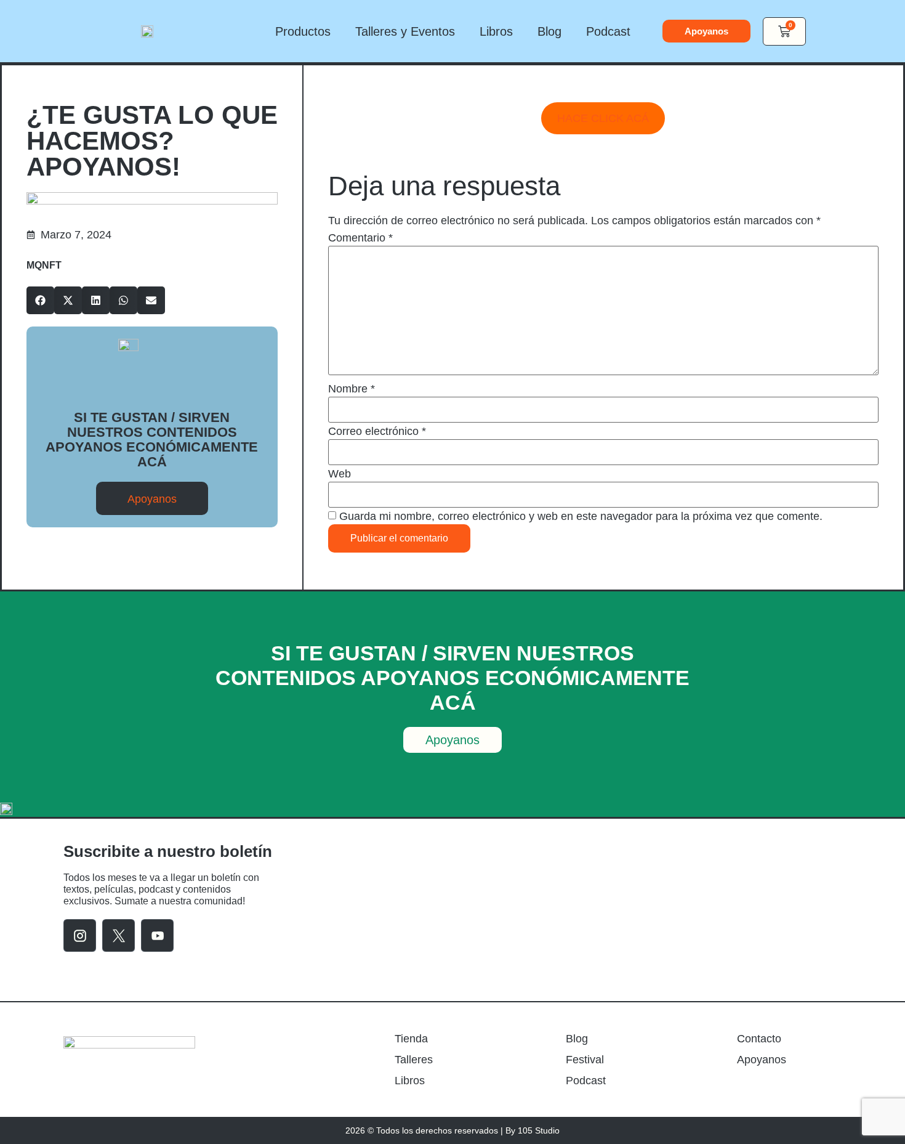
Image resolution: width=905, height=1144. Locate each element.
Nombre (351, 388)
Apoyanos (761, 1059)
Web (339, 473)
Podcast (608, 31)
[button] (40, 300)
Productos (303, 31)
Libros (496, 31)
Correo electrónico (377, 431)
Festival (585, 1059)
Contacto (759, 1038)
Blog (549, 31)
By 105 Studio (532, 1130)
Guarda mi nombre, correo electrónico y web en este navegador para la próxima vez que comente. (581, 516)
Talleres (414, 1059)
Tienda (411, 1038)
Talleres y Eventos (405, 31)
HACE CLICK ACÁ (603, 118)
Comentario (360, 237)
